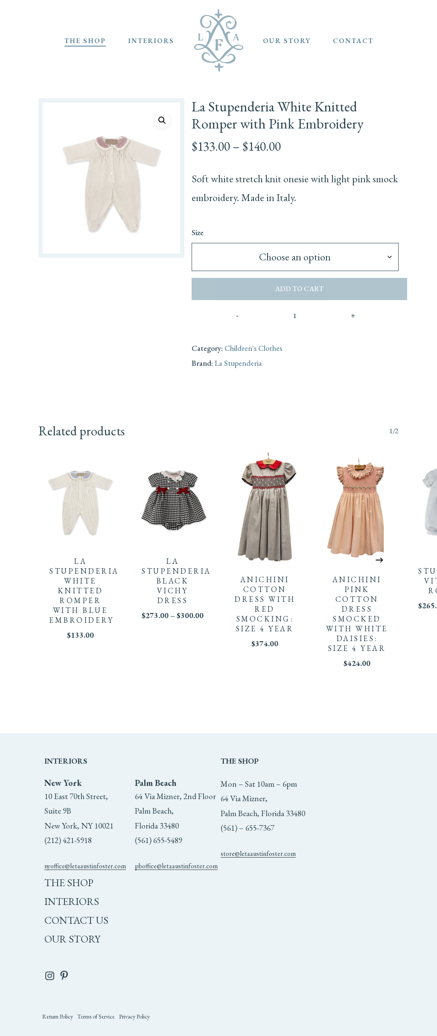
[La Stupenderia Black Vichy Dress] (172, 499)
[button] (162, 120)
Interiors (71, 901)
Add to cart (299, 288)
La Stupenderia (238, 363)
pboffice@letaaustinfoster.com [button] (176, 866)
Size (198, 232)
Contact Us (76, 920)
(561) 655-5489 (158, 840)
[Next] (379, 560)
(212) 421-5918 (68, 840)
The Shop (68, 882)
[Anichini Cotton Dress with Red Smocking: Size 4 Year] (264, 508)
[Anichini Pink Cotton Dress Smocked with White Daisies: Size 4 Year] (357, 508)
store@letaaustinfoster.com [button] (258, 853)
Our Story (72, 939)
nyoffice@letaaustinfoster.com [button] (85, 866)
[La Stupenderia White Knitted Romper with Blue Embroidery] (80, 499)
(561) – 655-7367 (247, 828)
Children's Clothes (253, 348)
